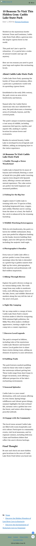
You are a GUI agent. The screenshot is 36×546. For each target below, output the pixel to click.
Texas (7, 515)
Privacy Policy (24, 537)
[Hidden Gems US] (6, 2)
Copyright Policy (18, 540)
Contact (15, 537)
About (10, 537)
